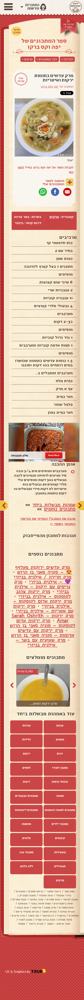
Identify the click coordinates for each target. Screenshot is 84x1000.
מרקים (54, 217)
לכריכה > (67, 59)
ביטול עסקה (53, 891)
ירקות (26, 754)
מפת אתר (69, 891)
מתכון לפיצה (70, 899)
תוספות (26, 824)
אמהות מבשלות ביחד (53, 504)
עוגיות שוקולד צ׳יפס (27, 911)
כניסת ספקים (35, 891)
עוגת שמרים (20, 899)
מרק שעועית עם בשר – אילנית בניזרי (40, 642)
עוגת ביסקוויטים (63, 903)
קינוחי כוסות (60, 782)
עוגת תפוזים (53, 899)
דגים (60, 754)
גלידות (26, 739)
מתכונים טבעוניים (26, 796)
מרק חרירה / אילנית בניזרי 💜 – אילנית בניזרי (42, 579)
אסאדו (21, 924)
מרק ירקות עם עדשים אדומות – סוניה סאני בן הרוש (42, 632)
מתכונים (20, 891)
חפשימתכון (16, 30)
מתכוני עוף (26, 852)
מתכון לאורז (60, 768)
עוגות (59, 725)
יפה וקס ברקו (49, 86)
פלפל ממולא (65, 920)
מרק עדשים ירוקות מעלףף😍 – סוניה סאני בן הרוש (43, 569)
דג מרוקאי (48, 916)
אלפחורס (74, 916)
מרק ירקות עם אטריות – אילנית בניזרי (43, 608)
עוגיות (26, 725)
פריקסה (36, 907)
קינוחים (60, 838)
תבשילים (59, 866)
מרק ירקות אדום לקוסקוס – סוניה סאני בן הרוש (42, 623)
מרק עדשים (18, 916)
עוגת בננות (23, 907)
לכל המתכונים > (46, 59)
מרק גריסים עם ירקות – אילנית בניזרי (42, 586)
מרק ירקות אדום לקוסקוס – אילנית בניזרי (42, 603)
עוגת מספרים (66, 907)
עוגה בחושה (36, 899)
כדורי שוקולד (63, 895)
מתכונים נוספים (59, 509)
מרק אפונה (50, 907)
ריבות (26, 782)
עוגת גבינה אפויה (45, 920)
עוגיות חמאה (49, 911)
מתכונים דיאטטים (26, 810)
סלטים (26, 838)
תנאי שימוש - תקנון (58, 924)
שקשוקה (23, 903)
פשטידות (60, 852)
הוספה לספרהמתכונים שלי (53, 182)
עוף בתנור (33, 916)
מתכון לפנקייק (27, 895)
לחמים (26, 768)
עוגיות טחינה (67, 911)
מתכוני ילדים (60, 824)
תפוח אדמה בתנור (41, 903)
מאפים (60, 739)
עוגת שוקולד (46, 895)
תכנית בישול (35, 924)
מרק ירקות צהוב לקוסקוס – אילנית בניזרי (43, 593)
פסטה (60, 796)
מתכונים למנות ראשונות (60, 810)
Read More (53, 455)
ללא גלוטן (26, 866)
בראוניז (61, 916)
